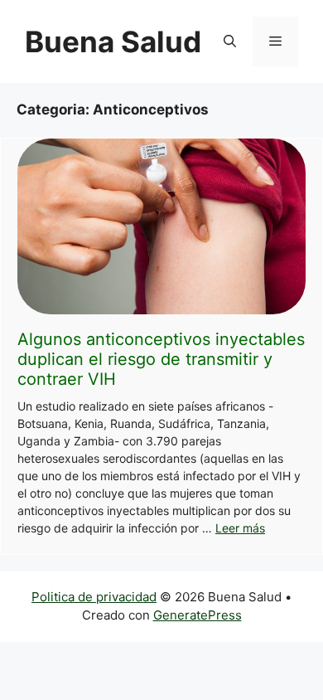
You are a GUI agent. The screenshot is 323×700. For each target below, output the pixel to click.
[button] (230, 41)
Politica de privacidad (94, 597)
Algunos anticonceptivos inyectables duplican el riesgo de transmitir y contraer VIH (161, 359)
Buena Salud (113, 41)
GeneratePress (197, 615)
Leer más (240, 528)
